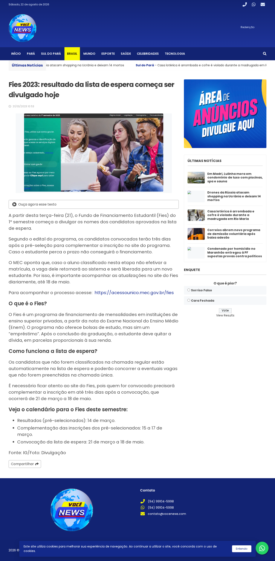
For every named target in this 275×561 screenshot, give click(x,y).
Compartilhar (22, 463)
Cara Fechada (202, 300)
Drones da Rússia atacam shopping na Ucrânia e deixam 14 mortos (234, 196)
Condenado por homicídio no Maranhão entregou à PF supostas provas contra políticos (234, 252)
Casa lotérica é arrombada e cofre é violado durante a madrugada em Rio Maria (230, 215)
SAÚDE (126, 53)
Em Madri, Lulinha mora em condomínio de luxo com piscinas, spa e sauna (235, 177)
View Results (225, 315)
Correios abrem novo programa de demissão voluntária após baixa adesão (233, 234)
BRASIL (72, 53)
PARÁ (31, 53)
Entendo (242, 549)
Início (16, 53)
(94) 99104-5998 (161, 501)
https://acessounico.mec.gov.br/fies (134, 293)
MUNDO (89, 53)
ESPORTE (108, 53)
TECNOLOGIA (175, 53)
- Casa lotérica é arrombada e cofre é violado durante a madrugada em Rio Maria (176, 65)
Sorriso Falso (201, 290)
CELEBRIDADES (148, 53)
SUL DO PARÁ (51, 53)
